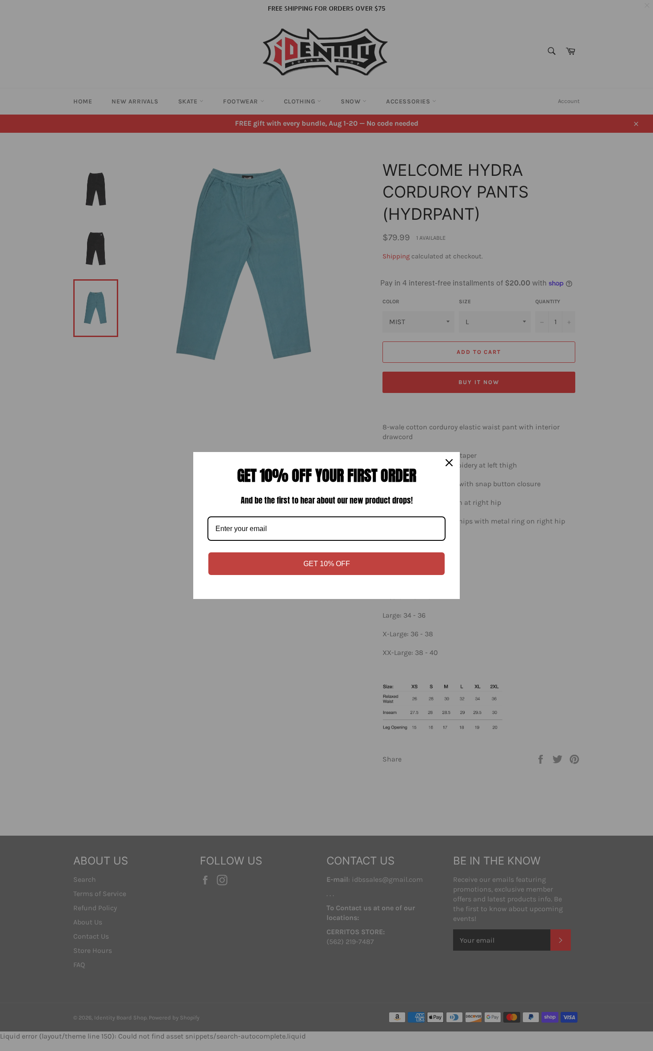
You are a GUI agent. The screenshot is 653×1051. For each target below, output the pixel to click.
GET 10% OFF (326, 563)
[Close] (449, 462)
